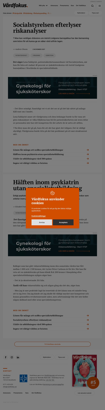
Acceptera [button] (63, 222)
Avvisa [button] (42, 222)
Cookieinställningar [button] (38, 216)
